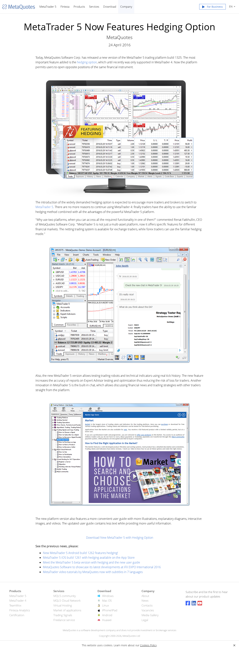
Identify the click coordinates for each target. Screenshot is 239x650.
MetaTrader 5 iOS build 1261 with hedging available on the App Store (89, 557)
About (145, 596)
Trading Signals (62, 615)
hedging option (87, 62)
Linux (105, 605)
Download (109, 6)
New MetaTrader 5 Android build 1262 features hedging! (80, 553)
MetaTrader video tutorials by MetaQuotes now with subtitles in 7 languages (93, 572)
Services (94, 6)
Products (79, 6)
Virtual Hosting (62, 605)
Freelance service (64, 620)
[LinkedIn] (194, 603)
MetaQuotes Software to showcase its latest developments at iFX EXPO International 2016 (102, 567)
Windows (108, 596)
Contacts (147, 605)
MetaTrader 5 (47, 6)
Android (107, 615)
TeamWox (15, 605)
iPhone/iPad (109, 610)
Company (126, 6)
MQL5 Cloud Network (66, 600)
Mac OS (107, 600)
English (230, 6)
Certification (16, 615)
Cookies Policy (148, 645)
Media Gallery (150, 615)
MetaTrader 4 (17, 600)
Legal (145, 620)
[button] (212, 7)
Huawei (106, 620)
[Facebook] (188, 603)
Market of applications (67, 610)
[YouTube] (200, 603)
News (145, 600)
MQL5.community (64, 596)
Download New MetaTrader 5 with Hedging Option (119, 538)
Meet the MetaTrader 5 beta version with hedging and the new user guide (91, 562)
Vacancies (148, 610)
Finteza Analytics (19, 610)
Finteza (64, 6)
